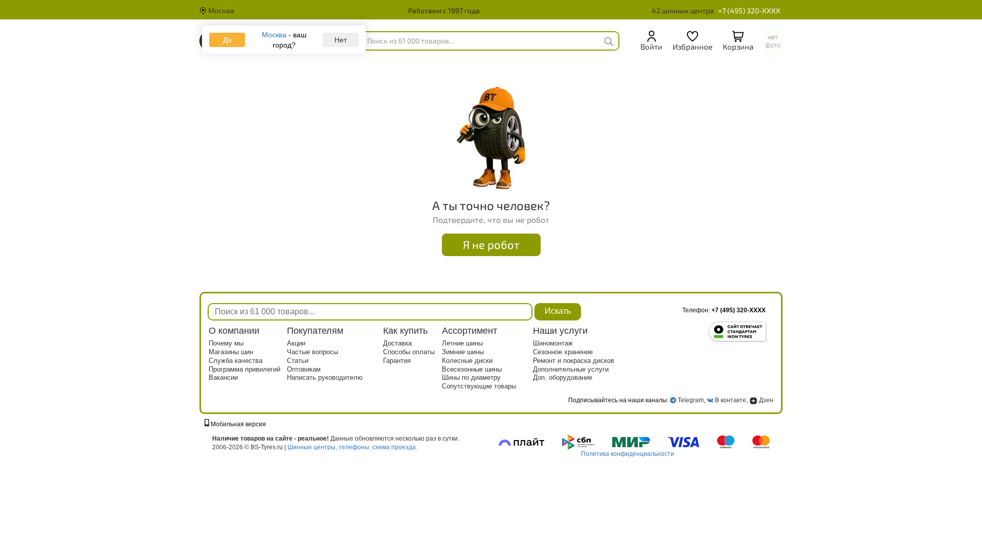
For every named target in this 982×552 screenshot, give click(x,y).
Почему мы (226, 343)
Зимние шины (463, 352)
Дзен (765, 400)
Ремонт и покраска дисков (573, 360)
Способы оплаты (409, 352)
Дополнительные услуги (571, 369)
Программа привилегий (244, 369)
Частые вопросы (312, 352)
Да (227, 40)
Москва (220, 10)
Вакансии (223, 377)
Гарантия (397, 360)
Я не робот (491, 244)
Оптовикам (304, 369)
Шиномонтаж (553, 343)
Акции (296, 343)
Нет (340, 40)
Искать (558, 311)
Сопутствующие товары (479, 386)
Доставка (397, 343)
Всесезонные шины (472, 369)
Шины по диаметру (471, 377)
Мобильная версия (237, 424)
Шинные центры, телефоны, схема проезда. (352, 447)
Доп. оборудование (562, 377)
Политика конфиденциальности (627, 453)
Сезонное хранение (563, 352)
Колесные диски (467, 360)
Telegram (691, 400)
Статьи (297, 360)
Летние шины (462, 343)
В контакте (730, 400)
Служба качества (235, 360)
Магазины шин (231, 352)
